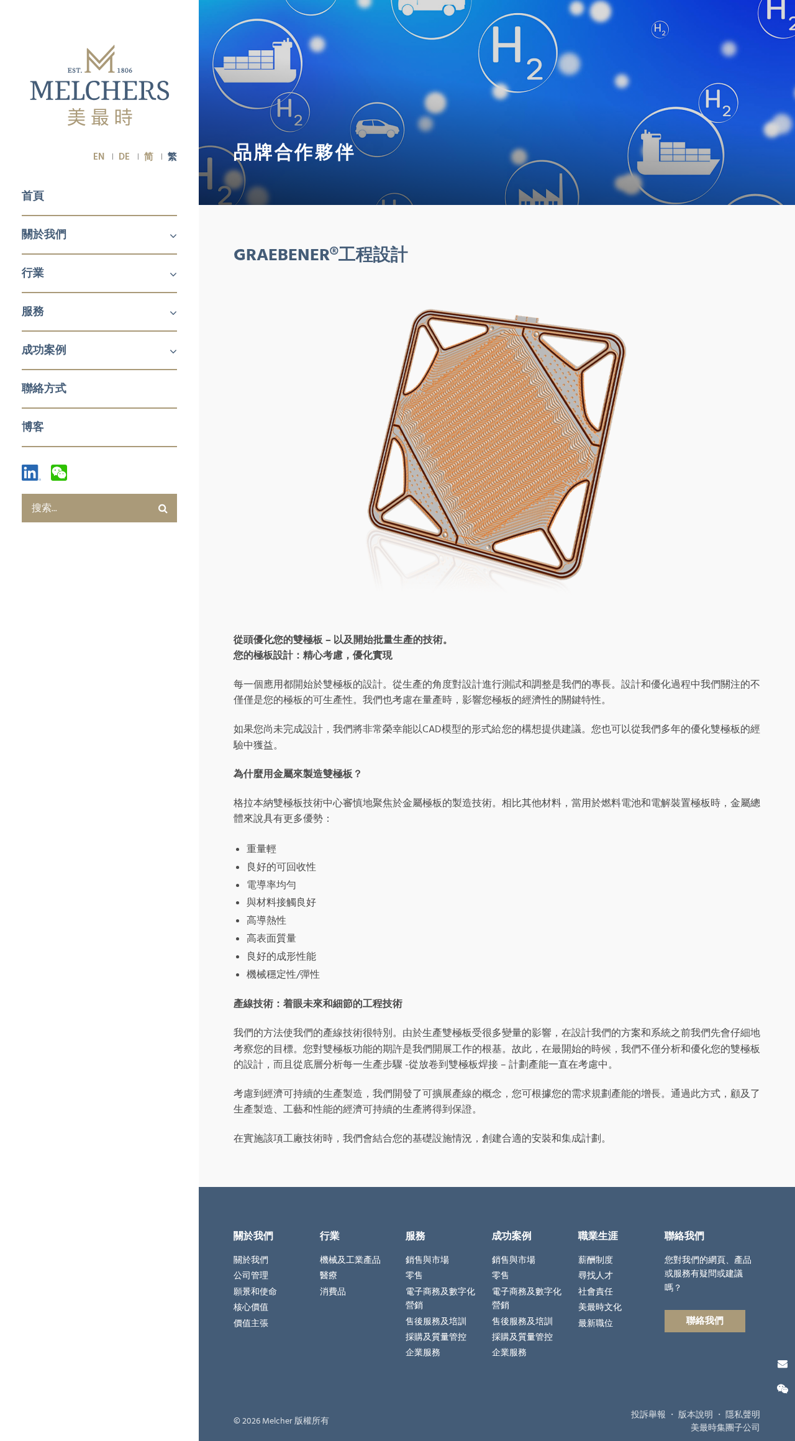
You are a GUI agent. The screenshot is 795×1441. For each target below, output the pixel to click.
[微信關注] (782, 1389)
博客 (33, 427)
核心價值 (251, 1307)
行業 (33, 273)
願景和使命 (255, 1292)
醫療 (328, 1276)
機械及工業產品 (350, 1260)
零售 (414, 1276)
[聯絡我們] (782, 1364)
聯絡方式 (44, 388)
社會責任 (595, 1292)
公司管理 (251, 1276)
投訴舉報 (648, 1415)
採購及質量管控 (436, 1337)
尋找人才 (595, 1276)
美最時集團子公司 (725, 1428)
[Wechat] (59, 473)
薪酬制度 (595, 1260)
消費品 (333, 1292)
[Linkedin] (31, 473)
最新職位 (595, 1323)
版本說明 (695, 1415)
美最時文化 (600, 1307)
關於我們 (44, 234)
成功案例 (44, 350)
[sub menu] (166, 236)
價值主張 (251, 1323)
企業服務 (423, 1353)
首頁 (33, 196)
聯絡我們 (705, 1320)
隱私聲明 (742, 1415)
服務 (33, 311)
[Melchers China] (100, 86)
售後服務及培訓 (436, 1322)
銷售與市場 (427, 1260)
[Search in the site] (162, 508)
